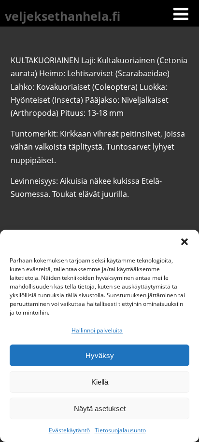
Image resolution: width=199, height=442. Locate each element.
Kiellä (99, 382)
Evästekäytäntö (69, 430)
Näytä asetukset (100, 408)
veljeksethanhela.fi (62, 16)
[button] (184, 242)
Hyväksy (99, 355)
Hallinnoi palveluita (97, 330)
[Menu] (180, 14)
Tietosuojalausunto (120, 430)
